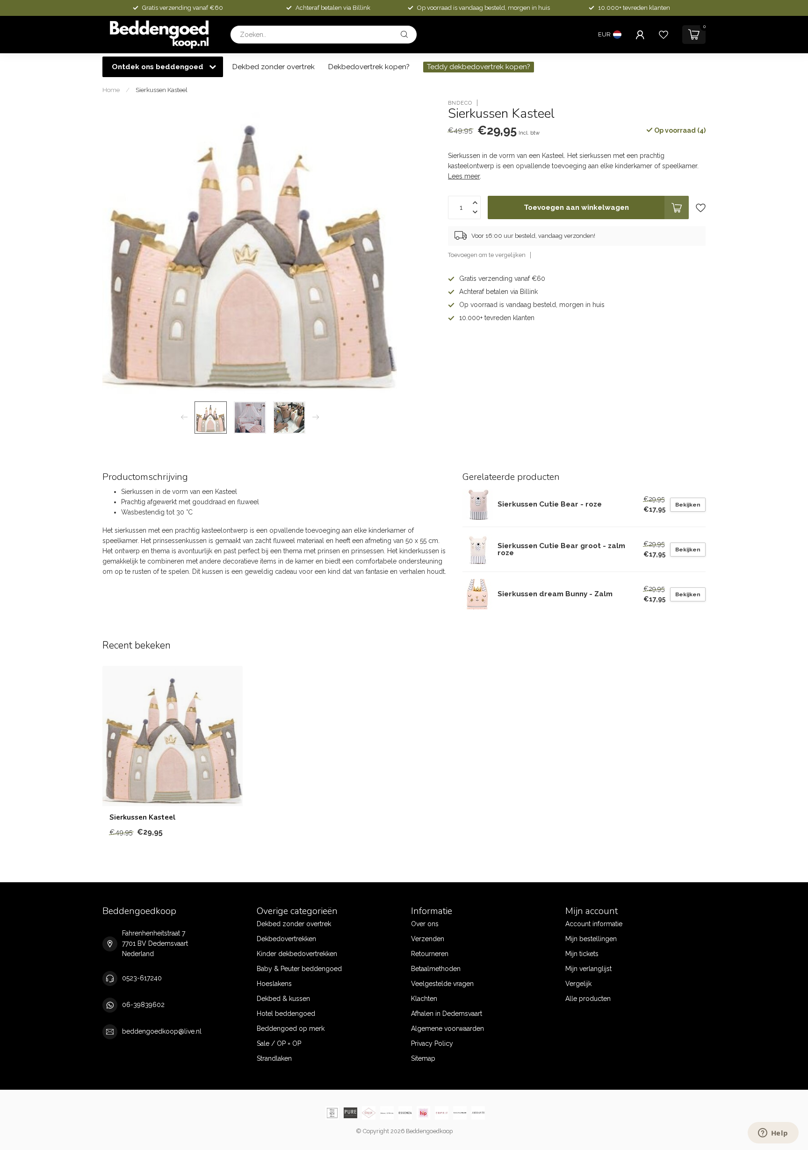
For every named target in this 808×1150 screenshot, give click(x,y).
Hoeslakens (274, 983)
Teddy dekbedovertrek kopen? (478, 67)
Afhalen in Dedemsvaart (446, 1013)
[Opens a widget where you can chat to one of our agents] (773, 1133)
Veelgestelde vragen (442, 983)
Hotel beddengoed (286, 1013)
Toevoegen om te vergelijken (487, 254)
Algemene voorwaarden (447, 1028)
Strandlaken (274, 1058)
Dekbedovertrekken (286, 939)
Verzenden (427, 939)
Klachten (424, 998)
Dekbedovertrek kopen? (369, 67)
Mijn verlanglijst (588, 968)
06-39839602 (143, 1004)
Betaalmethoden (436, 968)
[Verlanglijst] (663, 34)
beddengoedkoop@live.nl (162, 1031)
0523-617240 (142, 978)
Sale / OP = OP (279, 1043)
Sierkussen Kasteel (162, 89)
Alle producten (588, 998)
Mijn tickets (582, 953)
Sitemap (423, 1058)
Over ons (425, 924)
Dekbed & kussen (283, 998)
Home (111, 89)
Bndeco (460, 102)
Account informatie (593, 924)
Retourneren (429, 953)
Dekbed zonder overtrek (273, 67)
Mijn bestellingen (591, 939)
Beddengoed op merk (291, 1028)
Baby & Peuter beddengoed (299, 968)
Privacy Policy (432, 1043)
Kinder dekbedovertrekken (297, 953)
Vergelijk (578, 983)
